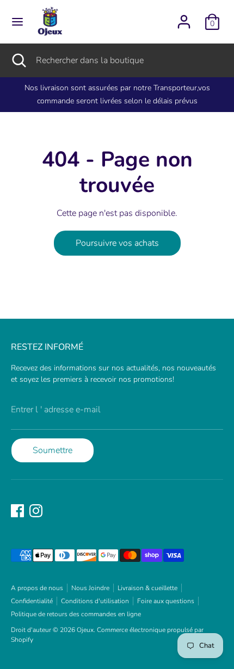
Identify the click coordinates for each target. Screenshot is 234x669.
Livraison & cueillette (147, 588)
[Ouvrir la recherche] (18, 60)
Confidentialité (32, 601)
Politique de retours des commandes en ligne (76, 614)
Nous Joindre (90, 588)
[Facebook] (17, 510)
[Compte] (184, 17)
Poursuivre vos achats (117, 243)
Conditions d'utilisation (95, 601)
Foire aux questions (165, 601)
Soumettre (52, 450)
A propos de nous (37, 588)
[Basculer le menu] (17, 22)
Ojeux (85, 629)
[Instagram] (35, 510)
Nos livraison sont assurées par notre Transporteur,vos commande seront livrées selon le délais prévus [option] (117, 94)
